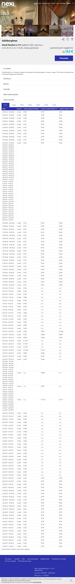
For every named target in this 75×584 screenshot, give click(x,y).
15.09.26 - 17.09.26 (8, 275)
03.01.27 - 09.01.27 (8, 331)
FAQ (23, 559)
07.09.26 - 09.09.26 (9, 251)
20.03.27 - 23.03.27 (8, 456)
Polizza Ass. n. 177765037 (41, 575)
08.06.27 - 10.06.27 (8, 512)
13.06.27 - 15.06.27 (8, 527)
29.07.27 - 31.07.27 (8, 220)
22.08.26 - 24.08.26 (8, 124)
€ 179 (42, 143)
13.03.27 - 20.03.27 (8, 392)
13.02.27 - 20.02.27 (8, 344)
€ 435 (25, 288)
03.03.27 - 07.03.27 (8, 359)
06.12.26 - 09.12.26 (8, 288)
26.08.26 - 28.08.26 (8, 136)
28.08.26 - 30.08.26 (8, 223)
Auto (57, 3)
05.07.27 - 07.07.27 (8, 171)
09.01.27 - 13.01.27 (8, 383)
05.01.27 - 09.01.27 (8, 337)
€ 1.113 (43, 350)
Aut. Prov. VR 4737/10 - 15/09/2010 (44, 573)
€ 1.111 (60, 399)
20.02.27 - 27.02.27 (8, 347)
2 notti (19, 112)
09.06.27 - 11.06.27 (8, 515)
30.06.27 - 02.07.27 (8, 161)
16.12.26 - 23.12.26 (8, 377)
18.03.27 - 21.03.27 (8, 450)
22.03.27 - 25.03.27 (8, 462)
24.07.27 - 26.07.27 (8, 210)
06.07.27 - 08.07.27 (8, 173)
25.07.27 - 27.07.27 (8, 212)
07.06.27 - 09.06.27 (8, 509)
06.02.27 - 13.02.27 (8, 340)
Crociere (53, 3)
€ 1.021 (43, 399)
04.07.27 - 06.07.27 (8, 169)
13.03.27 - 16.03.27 (8, 435)
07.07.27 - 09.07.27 (8, 175)
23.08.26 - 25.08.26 (8, 127)
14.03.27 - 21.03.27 (8, 394)
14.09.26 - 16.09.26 (8, 272)
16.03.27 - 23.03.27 (8, 398)
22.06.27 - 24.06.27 (8, 147)
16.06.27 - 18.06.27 (8, 537)
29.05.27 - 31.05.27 (8, 484)
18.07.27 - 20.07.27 (8, 197)
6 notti (19, 331)
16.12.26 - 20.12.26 (8, 313)
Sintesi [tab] (5, 105)
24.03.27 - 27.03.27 (8, 469)
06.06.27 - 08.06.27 (8, 506)
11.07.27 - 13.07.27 (8, 183)
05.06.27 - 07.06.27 (8, 503)
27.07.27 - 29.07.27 (8, 216)
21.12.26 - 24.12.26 (8, 322)
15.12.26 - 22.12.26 (8, 375)
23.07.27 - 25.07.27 (8, 208)
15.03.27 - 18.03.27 (8, 441)
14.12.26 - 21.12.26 (8, 373)
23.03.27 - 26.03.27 (8, 465)
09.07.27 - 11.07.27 (8, 179)
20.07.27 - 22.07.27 (8, 201)
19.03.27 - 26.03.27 (8, 404)
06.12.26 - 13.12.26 (8, 361)
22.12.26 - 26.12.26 (8, 325)
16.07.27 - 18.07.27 (8, 193)
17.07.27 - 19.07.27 (8, 195)
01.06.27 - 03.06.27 (8, 490)
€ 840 (25, 353)
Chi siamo (8, 559)
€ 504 (25, 413)
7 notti (19, 340)
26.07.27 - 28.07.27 (8, 214)
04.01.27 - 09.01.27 (8, 334)
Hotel (39, 3)
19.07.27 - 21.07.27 (8, 199)
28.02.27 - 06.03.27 (8, 350)
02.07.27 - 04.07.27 (8, 165)
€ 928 (42, 353)
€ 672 (25, 356)
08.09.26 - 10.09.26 (9, 254)
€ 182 (25, 112)
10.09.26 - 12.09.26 (8, 260)
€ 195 (42, 121)
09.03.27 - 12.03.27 (8, 422)
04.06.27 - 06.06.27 (8, 500)
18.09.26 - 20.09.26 (8, 285)
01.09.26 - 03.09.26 (8, 232)
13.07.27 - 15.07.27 (8, 187)
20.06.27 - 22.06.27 (8, 143)
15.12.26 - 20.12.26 (8, 310)
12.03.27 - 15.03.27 (8, 431)
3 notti (19, 288)
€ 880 (61, 334)
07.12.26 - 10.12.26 (8, 291)
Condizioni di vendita (59, 559)
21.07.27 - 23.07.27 (8, 204)
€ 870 (25, 331)
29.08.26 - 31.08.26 (8, 226)
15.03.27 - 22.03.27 (8, 396)
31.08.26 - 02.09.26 (8, 229)
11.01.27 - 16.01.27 (8, 387)
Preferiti (68, 3)
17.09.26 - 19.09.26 (8, 282)
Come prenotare (32, 559)
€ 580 (25, 297)
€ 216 (60, 112)
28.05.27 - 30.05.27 (8, 481)
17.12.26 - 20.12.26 (8, 316)
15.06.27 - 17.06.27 (8, 534)
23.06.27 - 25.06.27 (8, 149)
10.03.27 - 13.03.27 (8, 425)
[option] (37, 12)
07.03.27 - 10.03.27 (8, 416)
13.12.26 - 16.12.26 (8, 303)
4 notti (19, 297)
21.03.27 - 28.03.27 (8, 408)
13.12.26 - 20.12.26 (8, 371)
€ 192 (42, 124)
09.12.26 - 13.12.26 (8, 297)
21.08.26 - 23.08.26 (8, 121)
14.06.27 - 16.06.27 (8, 531)
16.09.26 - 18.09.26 (8, 279)
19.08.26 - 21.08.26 (8, 115)
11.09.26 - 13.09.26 (8, 263)
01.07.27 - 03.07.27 (8, 163)
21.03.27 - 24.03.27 (8, 459)
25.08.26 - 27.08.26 (8, 133)
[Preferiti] (73, 3)
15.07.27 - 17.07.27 (8, 191)
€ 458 (25, 431)
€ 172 (25, 124)
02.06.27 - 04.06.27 (8, 493)
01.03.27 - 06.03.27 (8, 353)
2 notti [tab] (14, 105)
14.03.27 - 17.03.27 (8, 438)
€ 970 (42, 331)
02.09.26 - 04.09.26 (9, 235)
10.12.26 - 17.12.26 (8, 369)
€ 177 (25, 121)
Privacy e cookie (10, 561)
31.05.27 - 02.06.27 (8, 487)
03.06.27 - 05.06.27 (8, 496)
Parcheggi (62, 3)
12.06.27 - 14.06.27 (8, 524)
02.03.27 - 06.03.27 (8, 356)
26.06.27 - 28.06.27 (8, 155)
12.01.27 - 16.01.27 (8, 390)
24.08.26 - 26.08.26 (8, 130)
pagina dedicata (37, 582)
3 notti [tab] (22, 105)
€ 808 (43, 334)
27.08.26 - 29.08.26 (8, 140)
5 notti (19, 294)
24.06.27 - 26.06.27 (8, 151)
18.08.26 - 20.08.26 (8, 112)
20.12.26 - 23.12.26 (8, 319)
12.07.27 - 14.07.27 (8, 185)
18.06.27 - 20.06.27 (8, 543)
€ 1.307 (26, 340)
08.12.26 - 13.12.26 (8, 294)
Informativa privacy (24, 561)
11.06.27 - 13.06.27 (8, 521)
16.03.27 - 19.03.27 (8, 444)
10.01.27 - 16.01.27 (8, 385)
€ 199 (42, 112)
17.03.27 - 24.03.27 (8, 400)
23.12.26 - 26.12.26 (8, 328)
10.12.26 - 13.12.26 (8, 300)
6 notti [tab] (46, 105)
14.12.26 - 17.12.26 (8, 306)
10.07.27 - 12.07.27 (8, 181)
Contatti (17, 559)
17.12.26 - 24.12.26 (8, 379)
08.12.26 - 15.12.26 (8, 365)
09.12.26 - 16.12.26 (8, 367)
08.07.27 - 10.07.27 (8, 177)
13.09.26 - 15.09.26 (8, 269)
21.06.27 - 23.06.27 (8, 145)
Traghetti (44, 3)
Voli (49, 3)
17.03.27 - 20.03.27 (8, 447)
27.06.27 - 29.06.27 (8, 157)
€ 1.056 (61, 331)
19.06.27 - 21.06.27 (8, 546)
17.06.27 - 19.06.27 (8, 540)
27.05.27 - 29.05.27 (8, 478)
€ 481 (25, 428)
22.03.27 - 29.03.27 (8, 410)
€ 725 (25, 294)
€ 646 (43, 337)
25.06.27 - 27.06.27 (8, 153)
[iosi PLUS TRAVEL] (8, 6)
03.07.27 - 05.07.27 (8, 167)
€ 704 (60, 337)
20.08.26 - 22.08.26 (8, 118)
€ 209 (60, 121)
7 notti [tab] (54, 105)
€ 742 (42, 356)
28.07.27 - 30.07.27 (8, 218)
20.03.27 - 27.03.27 (8, 406)
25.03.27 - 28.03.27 (8, 472)
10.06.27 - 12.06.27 (8, 518)
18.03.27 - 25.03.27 (8, 402)
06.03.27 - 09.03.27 (8, 413)
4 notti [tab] (30, 105)
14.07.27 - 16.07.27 (8, 189)
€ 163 (25, 143)
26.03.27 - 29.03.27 (8, 475)
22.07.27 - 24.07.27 (8, 206)
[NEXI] (8, 4)
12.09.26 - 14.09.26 (8, 266)
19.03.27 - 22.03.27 (8, 453)
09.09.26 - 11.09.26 (8, 257)
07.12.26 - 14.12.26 (8, 363)
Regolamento (45, 559)
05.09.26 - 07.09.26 (8, 245)
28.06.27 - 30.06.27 (8, 159)
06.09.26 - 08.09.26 (9, 248)
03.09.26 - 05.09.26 (8, 238)
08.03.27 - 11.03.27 (8, 419)
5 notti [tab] (38, 105)
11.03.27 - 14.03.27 (8, 428)
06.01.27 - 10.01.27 (8, 381)
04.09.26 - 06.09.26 (9, 241)
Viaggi (35, 3)
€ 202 (60, 124)
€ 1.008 (26, 350)
